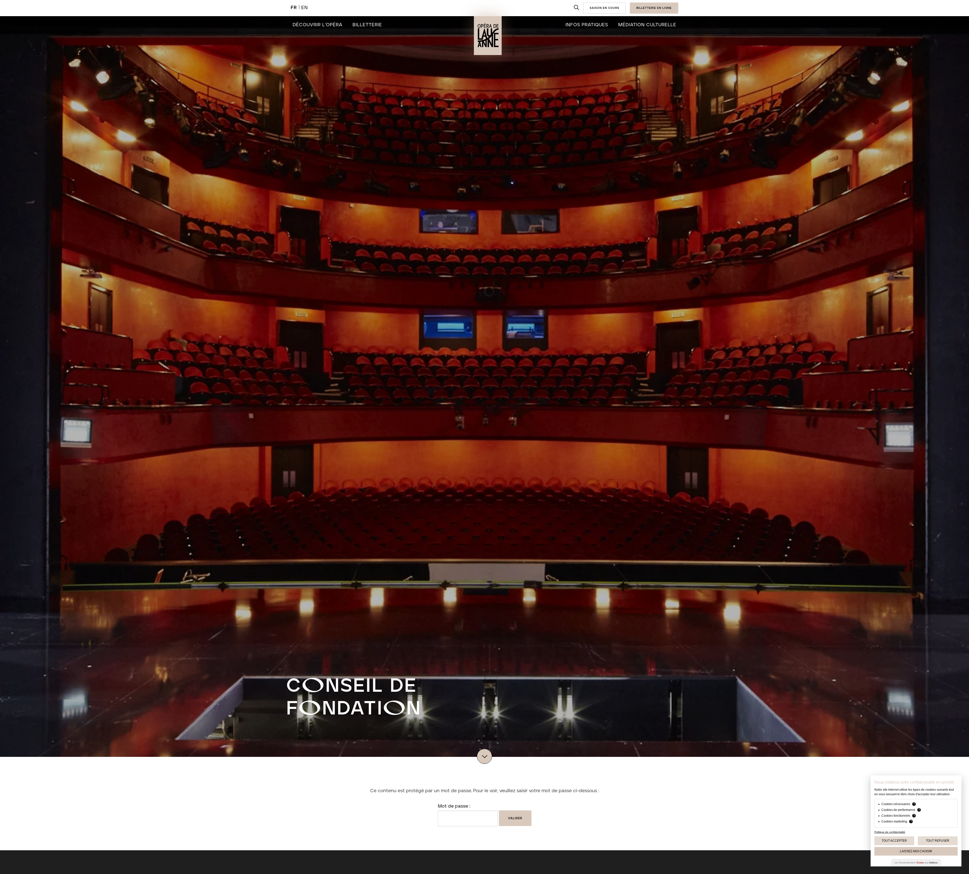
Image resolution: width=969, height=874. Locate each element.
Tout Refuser (937, 840)
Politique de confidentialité (889, 832)
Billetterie (367, 25)
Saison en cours (604, 8)
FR (294, 8)
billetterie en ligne (654, 8)
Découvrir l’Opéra (317, 25)
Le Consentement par (916, 862)
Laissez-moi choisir (916, 851)
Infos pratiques (587, 25)
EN (304, 8)
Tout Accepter (894, 840)
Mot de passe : (454, 806)
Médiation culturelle (647, 25)
